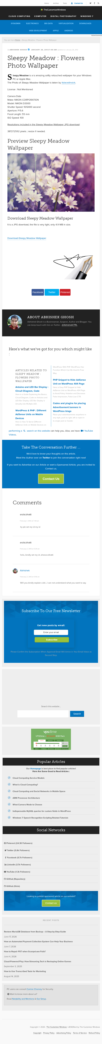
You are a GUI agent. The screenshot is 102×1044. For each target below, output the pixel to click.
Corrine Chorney (34, 989)
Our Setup (41, 998)
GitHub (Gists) (13, 886)
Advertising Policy (63, 1033)
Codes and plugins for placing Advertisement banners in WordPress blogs (69, 407)
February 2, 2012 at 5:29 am (30, 549)
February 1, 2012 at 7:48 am (29, 521)
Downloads (85, 23)
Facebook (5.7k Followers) (19, 857)
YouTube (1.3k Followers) (18, 871)
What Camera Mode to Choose (27, 804)
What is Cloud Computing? (25, 784)
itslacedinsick (68, 82)
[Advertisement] (24, 687)
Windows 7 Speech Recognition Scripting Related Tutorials (40, 817)
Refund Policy (94, 1033)
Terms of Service (80, 1033)
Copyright (37, 1033)
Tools (65, 3)
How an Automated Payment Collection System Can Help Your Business (38, 941)
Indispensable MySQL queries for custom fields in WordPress (42, 811)
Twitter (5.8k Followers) (18, 850)
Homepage (35, 768)
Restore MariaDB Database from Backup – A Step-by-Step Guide (35, 931)
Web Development (38, 30)
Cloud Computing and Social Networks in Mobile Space (39, 791)
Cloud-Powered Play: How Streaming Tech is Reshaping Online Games (37, 961)
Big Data (48, 23)
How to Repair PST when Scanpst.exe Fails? (25, 951)
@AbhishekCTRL (69, 324)
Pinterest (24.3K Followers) (19, 843)
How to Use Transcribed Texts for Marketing (25, 971)
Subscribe (52, 639)
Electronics (32, 23)
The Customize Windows (51, 10)
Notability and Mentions (23, 998)
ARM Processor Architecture (26, 797)
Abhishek (25, 570)
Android (68, 30)
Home (46, 3)
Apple (56, 30)
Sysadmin (15, 23)
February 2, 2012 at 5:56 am (30, 577)
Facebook (38, 292)
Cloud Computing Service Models (28, 778)
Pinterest (65, 292)
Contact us (51, 903)
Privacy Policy (48, 1033)
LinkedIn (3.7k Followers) (19, 864)
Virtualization (66, 23)
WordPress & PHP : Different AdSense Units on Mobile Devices (30, 414)
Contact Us (78, 3)
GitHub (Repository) (15, 878)
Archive (56, 3)
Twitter (51, 292)
